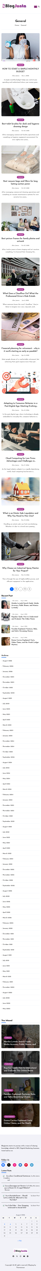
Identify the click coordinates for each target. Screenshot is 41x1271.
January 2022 (7, 928)
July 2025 (6, 703)
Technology (8, 1064)
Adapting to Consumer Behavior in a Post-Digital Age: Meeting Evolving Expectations (20, 406)
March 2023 (7, 853)
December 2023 (8, 805)
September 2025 (8, 693)
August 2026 (7, 661)
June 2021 (6, 966)
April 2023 (6, 848)
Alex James (15, 76)
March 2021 (7, 976)
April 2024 (6, 784)
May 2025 (6, 714)
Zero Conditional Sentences (20, 1176)
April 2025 (6, 720)
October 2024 (8, 752)
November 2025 (8, 682)
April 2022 (6, 912)
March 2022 (7, 917)
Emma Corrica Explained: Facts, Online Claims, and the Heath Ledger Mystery (25, 642)
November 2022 (8, 875)
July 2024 (6, 768)
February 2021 (8, 982)
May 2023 (6, 843)
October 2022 (8, 880)
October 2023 (8, 816)
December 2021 (8, 934)
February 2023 (8, 859)
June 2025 (6, 709)
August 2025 (7, 698)
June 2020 (6, 1003)
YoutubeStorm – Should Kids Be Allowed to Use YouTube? (18, 1198)
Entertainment (9, 1116)
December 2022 (8, 869)
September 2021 (8, 950)
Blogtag (31, 1265)
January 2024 (7, 800)
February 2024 (8, 794)
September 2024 (8, 757)
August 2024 (7, 762)
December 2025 (8, 677)
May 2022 (6, 907)
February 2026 (8, 666)
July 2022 (6, 896)
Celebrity (8, 1037)
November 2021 (8, 939)
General (20, 65)
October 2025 (8, 687)
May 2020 (6, 1008)
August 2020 (7, 992)
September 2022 (8, 885)
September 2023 (8, 821)
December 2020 (8, 987)
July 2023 (6, 832)
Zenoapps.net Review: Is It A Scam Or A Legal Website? (20, 1187)
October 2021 (7, 944)
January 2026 (7, 671)
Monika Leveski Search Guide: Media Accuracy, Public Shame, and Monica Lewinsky (25, 606)
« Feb (20, 1241)
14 (25, 589)
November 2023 (8, 810)
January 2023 (7, 864)
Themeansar (20, 1267)
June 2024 (6, 773)
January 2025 (7, 736)
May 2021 (6, 971)
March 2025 (7, 725)
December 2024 (8, 741)
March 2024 (7, 789)
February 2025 (8, 730)
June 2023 (6, 837)
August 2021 (7, 955)
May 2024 (6, 778)
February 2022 (8, 923)
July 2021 (6, 960)
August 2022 (7, 891)
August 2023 (7, 827)
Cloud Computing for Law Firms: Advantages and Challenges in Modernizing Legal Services (20, 461)
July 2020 (6, 998)
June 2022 (6, 901)
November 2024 (8, 746)
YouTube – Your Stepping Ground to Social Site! (19, 1206)
